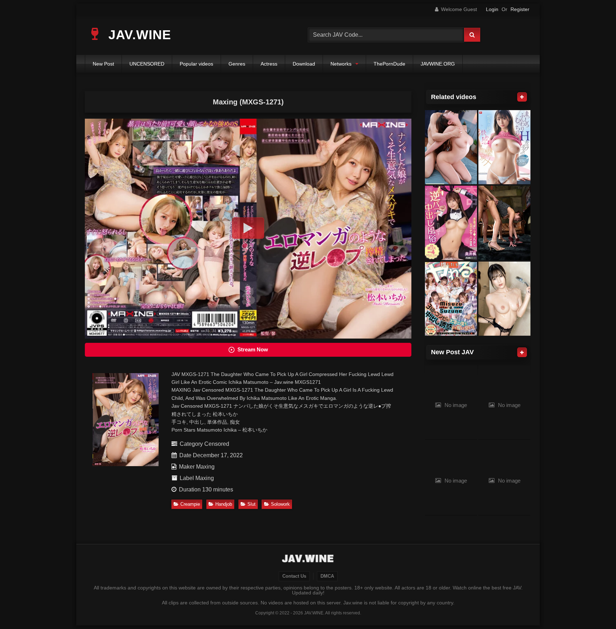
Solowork (280, 504)
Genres (237, 64)
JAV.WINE (137, 34)
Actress (269, 64)
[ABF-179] (504, 299)
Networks (340, 64)
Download (304, 64)
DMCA (327, 576)
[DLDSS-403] (504, 223)
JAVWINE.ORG (438, 64)
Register (519, 9)
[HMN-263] (451, 223)
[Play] (248, 228)
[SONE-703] (504, 147)
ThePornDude (389, 64)
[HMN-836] (451, 299)
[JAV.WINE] (308, 559)
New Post (103, 64)
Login (492, 9)
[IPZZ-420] (451, 147)
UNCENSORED (146, 64)
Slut (251, 504)
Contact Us (294, 576)
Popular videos (196, 64)
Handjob (223, 504)
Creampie (190, 504)
